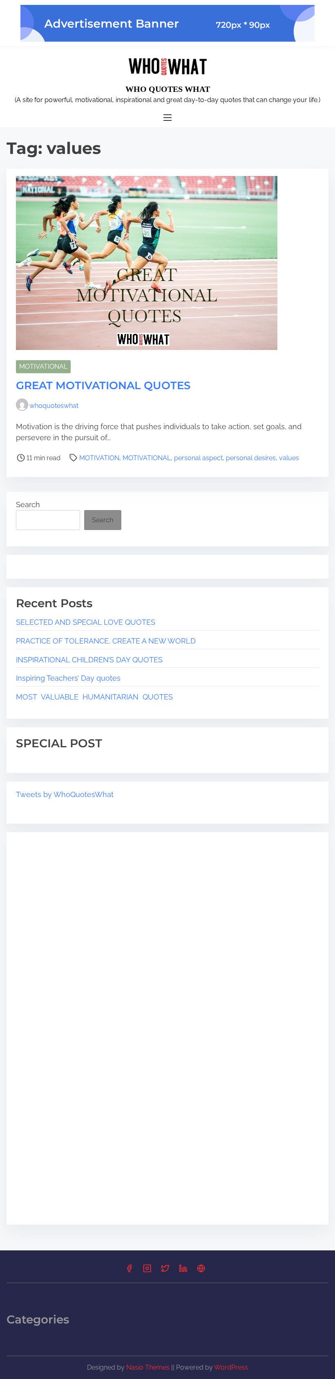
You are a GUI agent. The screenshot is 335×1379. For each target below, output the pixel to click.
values (289, 458)
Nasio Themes (148, 1367)
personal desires (251, 458)
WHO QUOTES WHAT (167, 89)
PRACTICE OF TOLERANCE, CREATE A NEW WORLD (106, 641)
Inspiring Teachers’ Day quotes (69, 678)
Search (28, 504)
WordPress (231, 1367)
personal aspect (198, 458)
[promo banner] (167, 23)
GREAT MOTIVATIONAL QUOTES (103, 385)
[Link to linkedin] (183, 1271)
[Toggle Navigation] (167, 117)
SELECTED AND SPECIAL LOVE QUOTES (85, 622)
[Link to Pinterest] (201, 1271)
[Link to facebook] (129, 1271)
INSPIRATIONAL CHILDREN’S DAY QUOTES (89, 659)
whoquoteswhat (53, 406)
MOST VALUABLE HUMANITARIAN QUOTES (94, 697)
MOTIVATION (99, 458)
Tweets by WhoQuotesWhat (65, 794)
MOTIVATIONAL (43, 366)
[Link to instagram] (147, 1271)
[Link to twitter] (165, 1271)
